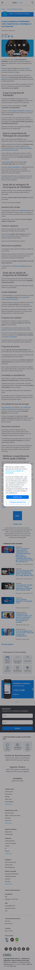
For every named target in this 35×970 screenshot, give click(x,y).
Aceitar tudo (17, 497)
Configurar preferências (17, 502)
